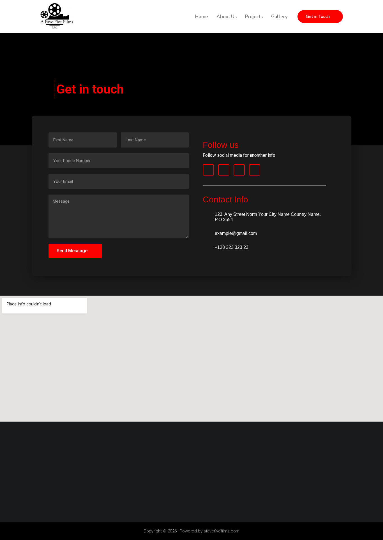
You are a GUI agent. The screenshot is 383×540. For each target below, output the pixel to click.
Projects (254, 16)
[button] (320, 16)
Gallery (279, 16)
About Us (226, 16)
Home (201, 16)
